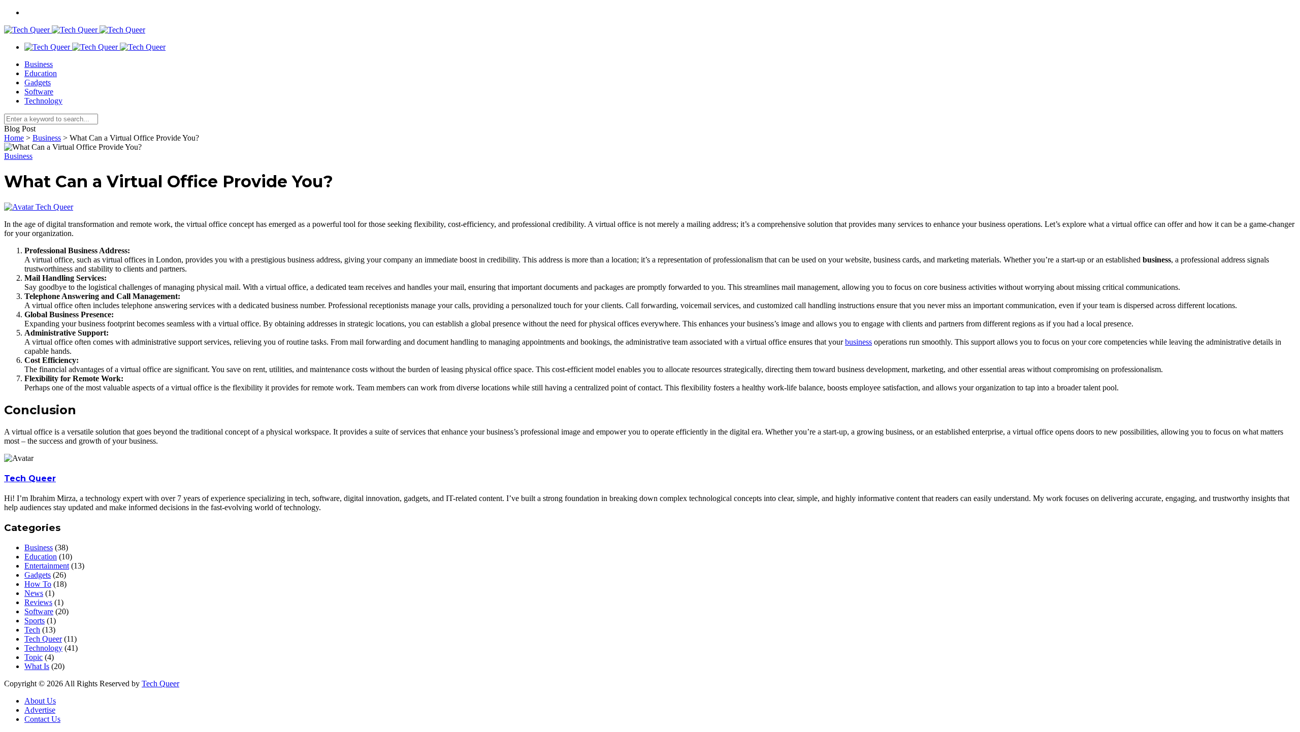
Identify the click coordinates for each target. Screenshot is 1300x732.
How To (37, 584)
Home (14, 138)
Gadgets (37, 82)
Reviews (38, 602)
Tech (32, 629)
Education (40, 73)
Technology (43, 100)
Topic (33, 657)
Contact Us (42, 719)
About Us (40, 700)
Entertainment (46, 565)
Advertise (39, 710)
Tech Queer (54, 207)
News (33, 593)
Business (38, 64)
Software (38, 91)
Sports (34, 620)
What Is (36, 666)
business (858, 342)
